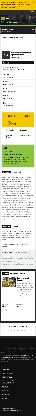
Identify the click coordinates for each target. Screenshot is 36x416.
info (5, 18)
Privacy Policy (6, 390)
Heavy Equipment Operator (23, 279)
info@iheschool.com (9, 91)
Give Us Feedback (7, 373)
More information (10, 7)
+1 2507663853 (8, 84)
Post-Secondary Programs (10, 22)
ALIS (11, 12)
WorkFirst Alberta (7, 377)
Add (18, 12)
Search (27, 12)
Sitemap (4, 398)
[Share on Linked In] (13, 44)
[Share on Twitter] (3, 44)
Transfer (11, 231)
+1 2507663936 (8, 105)
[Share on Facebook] (8, 44)
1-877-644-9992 (6, 383)
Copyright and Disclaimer (8, 408)
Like (22, 12)
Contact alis (5, 369)
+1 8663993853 (8, 77)
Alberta (4, 12)
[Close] (34, 2)
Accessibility (5, 394)
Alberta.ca (5, 387)
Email (19, 44)
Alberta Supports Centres (9, 381)
